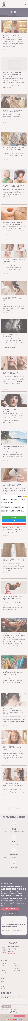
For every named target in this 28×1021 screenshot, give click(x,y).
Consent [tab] (5, 499)
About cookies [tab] (14, 499)
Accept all (14, 517)
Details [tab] (23, 499)
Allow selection (14, 520)
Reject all (14, 523)
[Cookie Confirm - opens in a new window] (22, 496)
